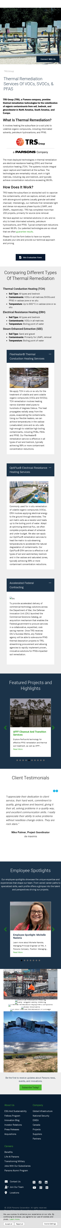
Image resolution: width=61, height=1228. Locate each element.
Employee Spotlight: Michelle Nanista (29, 946)
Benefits (8, 1161)
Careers (8, 1156)
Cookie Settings (50, 1224)
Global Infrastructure (42, 1120)
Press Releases (11, 1139)
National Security (41, 1125)
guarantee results (24, 231)
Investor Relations (13, 1134)
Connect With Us (48, 59)
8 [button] (38, 760)
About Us (9, 1115)
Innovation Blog (11, 1130)
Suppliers (37, 1143)
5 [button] (29, 760)
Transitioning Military (14, 1171)
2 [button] (20, 760)
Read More (18, 749)
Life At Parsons (11, 1166)
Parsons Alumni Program (16, 1180)
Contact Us (15, 1191)
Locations (14, 1202)
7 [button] (35, 760)
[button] (50, 354)
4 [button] (26, 760)
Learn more (14, 1219)
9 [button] (41, 760)
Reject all (19, 1224)
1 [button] (17, 760)
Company (38, 1115)
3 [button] (23, 760)
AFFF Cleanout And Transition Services (29, 733)
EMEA (35, 1130)
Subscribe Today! (30, 1097)
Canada (36, 1134)
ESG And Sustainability (15, 1120)
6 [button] (32, 760)
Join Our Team (16, 1196)
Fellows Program (12, 1125)
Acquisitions (10, 1143)
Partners (37, 1148)
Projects (37, 1139)
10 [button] (44, 760)
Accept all (8, 1224)
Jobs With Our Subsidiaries (17, 1175)
